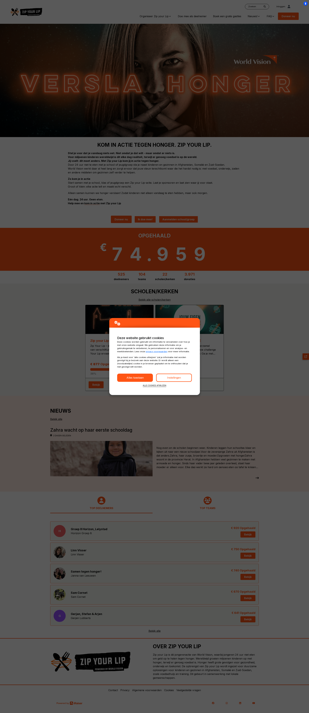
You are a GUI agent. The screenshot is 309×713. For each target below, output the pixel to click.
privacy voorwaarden (156, 351)
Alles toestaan (135, 377)
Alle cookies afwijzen (154, 385)
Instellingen (174, 377)
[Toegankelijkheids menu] (305, 3)
